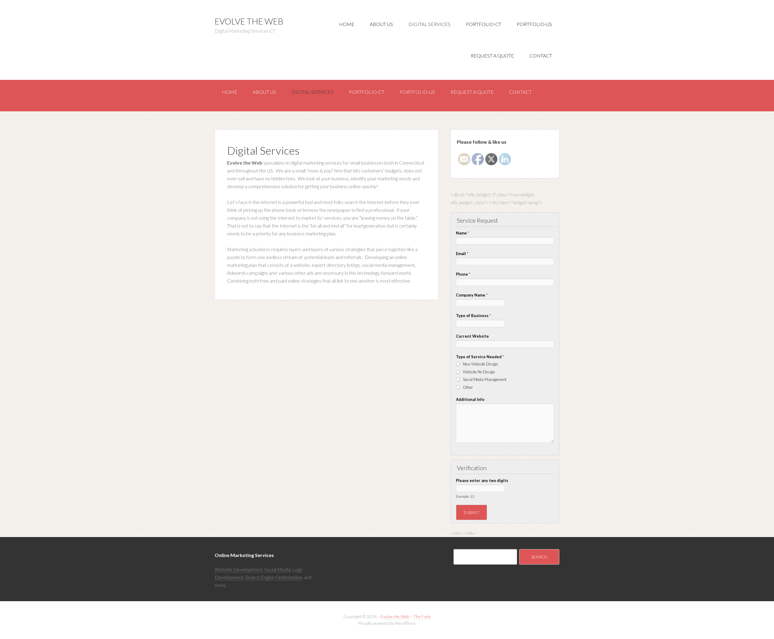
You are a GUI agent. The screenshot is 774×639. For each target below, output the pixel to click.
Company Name (472, 295)
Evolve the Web (249, 21)
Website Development (238, 569)
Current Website (472, 336)
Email (462, 253)
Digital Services (429, 24)
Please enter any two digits (482, 480)
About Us (381, 24)
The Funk (422, 616)
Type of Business (473, 315)
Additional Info (470, 399)
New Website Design (480, 364)
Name (462, 233)
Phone (463, 274)
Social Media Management (484, 379)
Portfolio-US (534, 24)
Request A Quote (492, 55)
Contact (540, 55)
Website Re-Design (479, 371)
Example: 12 (465, 496)
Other (468, 387)
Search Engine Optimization (274, 577)
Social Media (277, 569)
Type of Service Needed (480, 356)
